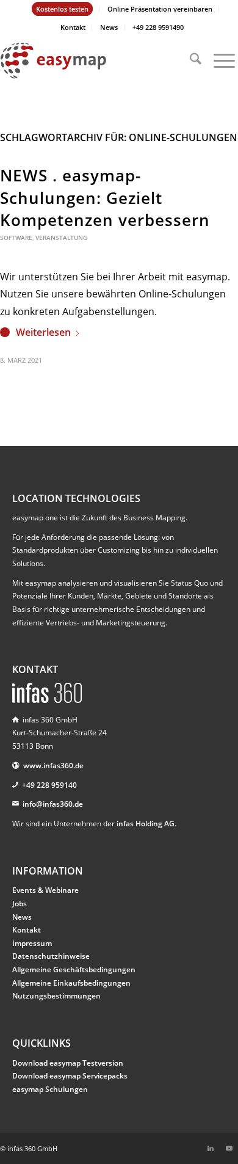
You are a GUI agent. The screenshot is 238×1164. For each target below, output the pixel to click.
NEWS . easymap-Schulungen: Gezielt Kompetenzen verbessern (105, 197)
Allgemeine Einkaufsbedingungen (71, 983)
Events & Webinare (45, 890)
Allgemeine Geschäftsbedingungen (73, 969)
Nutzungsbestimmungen (56, 996)
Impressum (32, 943)
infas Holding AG (146, 823)
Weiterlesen (43, 332)
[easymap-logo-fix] (95, 60)
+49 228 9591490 (158, 27)
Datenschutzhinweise (51, 956)
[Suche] (189, 60)
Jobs (19, 903)
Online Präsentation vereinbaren (159, 8)
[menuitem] (62, 9)
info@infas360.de (53, 804)
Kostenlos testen (62, 8)
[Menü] (218, 60)
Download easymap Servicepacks (70, 1076)
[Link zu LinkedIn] (210, 1148)
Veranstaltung (61, 237)
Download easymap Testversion (67, 1063)
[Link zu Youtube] (229, 1148)
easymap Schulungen (50, 1089)
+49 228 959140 (49, 785)
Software (16, 237)
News (109, 27)
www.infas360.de (53, 765)
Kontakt (72, 27)
